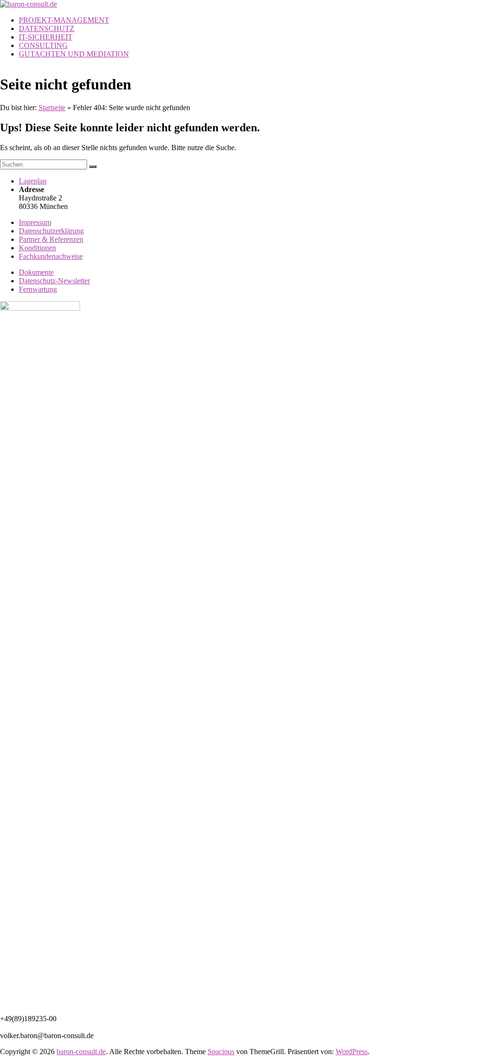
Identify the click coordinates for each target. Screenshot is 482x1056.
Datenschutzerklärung (51, 231)
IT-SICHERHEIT (45, 37)
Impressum (35, 222)
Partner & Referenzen (51, 239)
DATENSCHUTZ (46, 28)
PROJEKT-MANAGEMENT (64, 20)
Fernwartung (38, 289)
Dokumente (36, 272)
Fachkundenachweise (51, 256)
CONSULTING (43, 45)
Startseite (52, 108)
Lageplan (33, 181)
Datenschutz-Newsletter (54, 281)
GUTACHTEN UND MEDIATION (74, 54)
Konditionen (37, 248)
